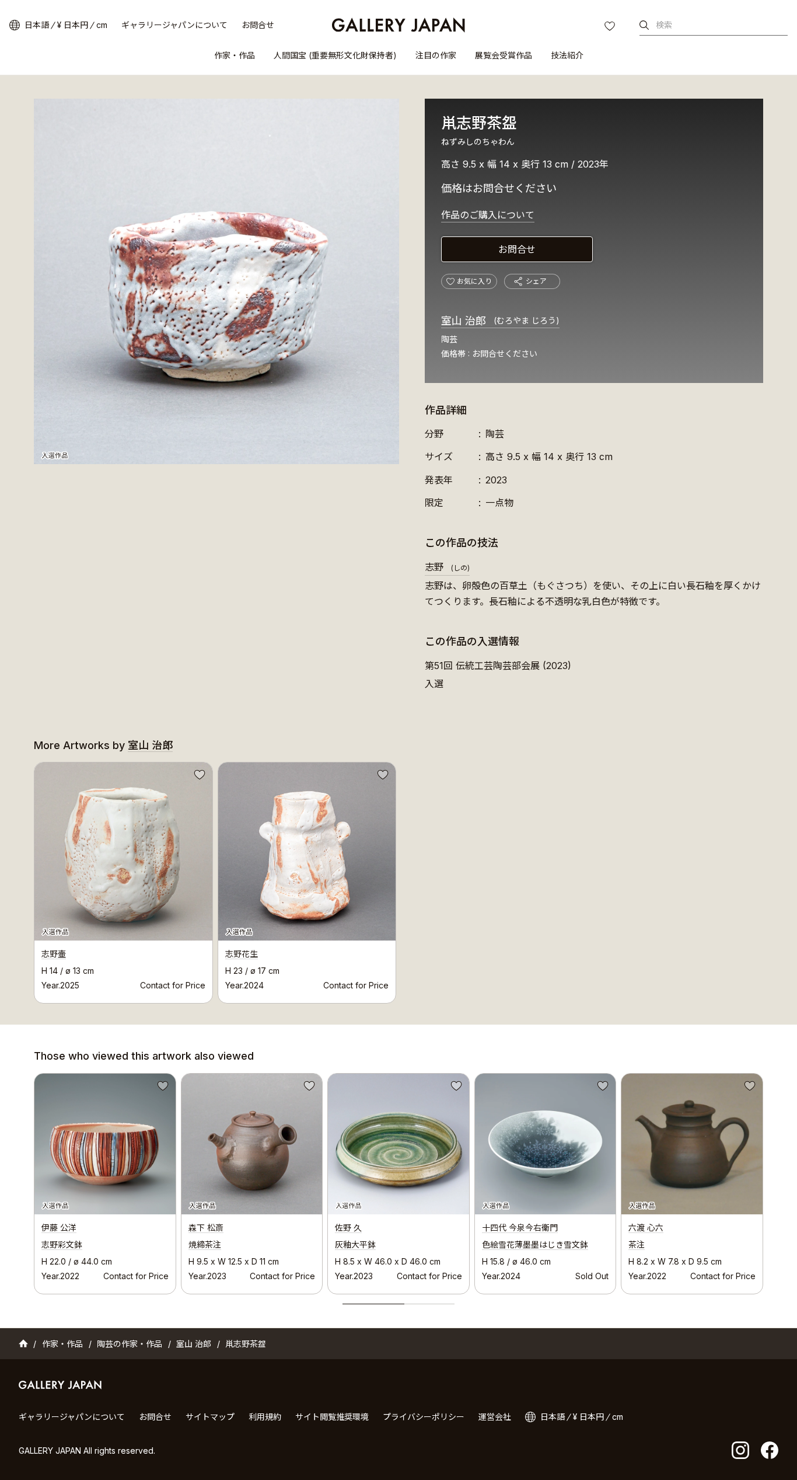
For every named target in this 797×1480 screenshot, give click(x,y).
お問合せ (258, 25)
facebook (769, 1450)
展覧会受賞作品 (503, 55)
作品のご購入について (487, 215)
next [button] (763, 1180)
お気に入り (610, 27)
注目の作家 (435, 55)
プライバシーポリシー (423, 1417)
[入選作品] (216, 281)
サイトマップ (210, 1417)
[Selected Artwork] (105, 1144)
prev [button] (34, 1180)
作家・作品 (234, 55)
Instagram (740, 1450)
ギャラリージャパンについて (174, 25)
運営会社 (494, 1417)
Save (198, 776)
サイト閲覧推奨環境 (332, 1417)
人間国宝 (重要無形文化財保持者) (335, 55)
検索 (664, 25)
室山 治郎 (500, 321)
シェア (536, 281)
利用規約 (265, 1417)
